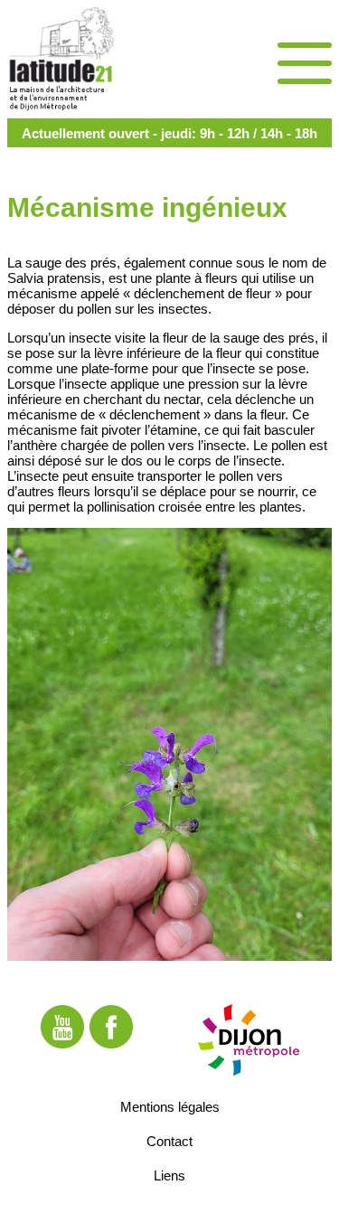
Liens (169, 1174)
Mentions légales (170, 1106)
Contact (169, 1140)
